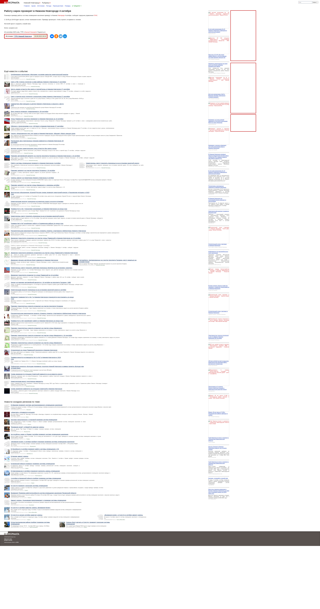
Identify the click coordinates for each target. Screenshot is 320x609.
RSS (17, 542)
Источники (40, 6)
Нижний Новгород (30, 32)
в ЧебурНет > (77, 6)
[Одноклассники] (56, 36)
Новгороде (61, 15)
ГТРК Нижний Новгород (23, 36)
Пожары (67, 6)
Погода (48, 6)
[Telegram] (61, 36)
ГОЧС (95, 15)
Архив (33, 6)
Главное (27, 6)
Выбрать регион (8, 540)
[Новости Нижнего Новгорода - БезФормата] (10, 2)
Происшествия (58, 6)
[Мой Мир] (65, 36)
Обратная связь (8, 539)
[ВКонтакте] (52, 36)
